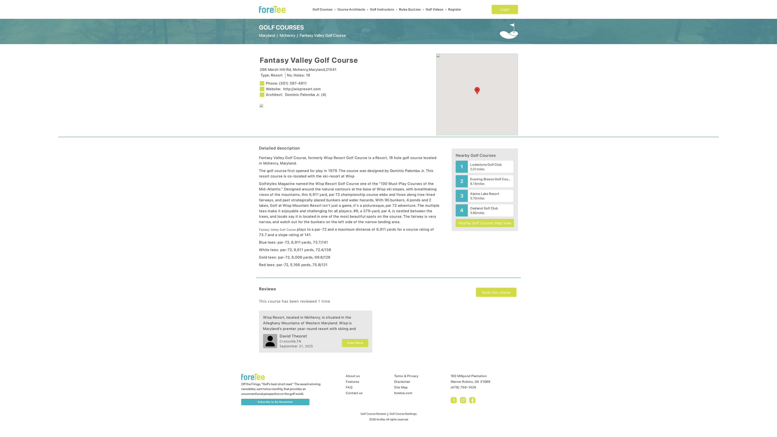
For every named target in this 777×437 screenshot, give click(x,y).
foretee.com (403, 393)
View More (355, 343)
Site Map (401, 387)
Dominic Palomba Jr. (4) (305, 94)
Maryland (267, 35)
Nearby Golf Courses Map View (485, 223)
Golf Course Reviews (373, 413)
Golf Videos (436, 9)
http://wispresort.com (302, 89)
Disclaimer (402, 382)
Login (505, 9)
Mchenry (287, 35)
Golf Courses (324, 9)
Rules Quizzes (411, 9)
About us (353, 376)
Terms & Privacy (406, 376)
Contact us (354, 393)
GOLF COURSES (281, 27)
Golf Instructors (383, 9)
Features (352, 382)
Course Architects (353, 9)
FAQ (349, 387)
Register (454, 9)
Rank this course (496, 292)
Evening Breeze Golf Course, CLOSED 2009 (490, 179)
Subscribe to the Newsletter (275, 401)
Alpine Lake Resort (484, 194)
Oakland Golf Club (484, 208)
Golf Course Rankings (403, 413)
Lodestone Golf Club (486, 165)
